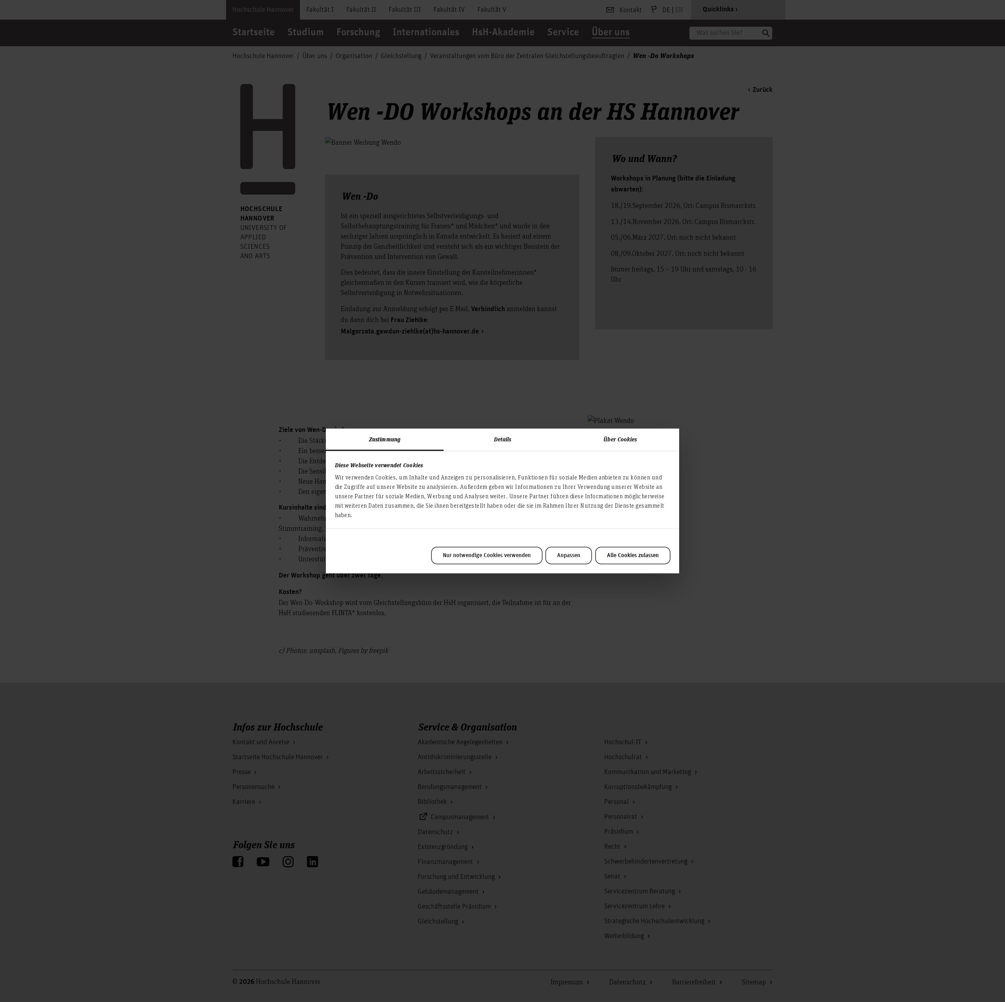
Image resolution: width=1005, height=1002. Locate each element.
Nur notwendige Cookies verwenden (487, 555)
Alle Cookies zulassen (633, 555)
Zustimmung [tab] (384, 439)
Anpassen (568, 555)
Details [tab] (503, 439)
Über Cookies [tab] (620, 439)
